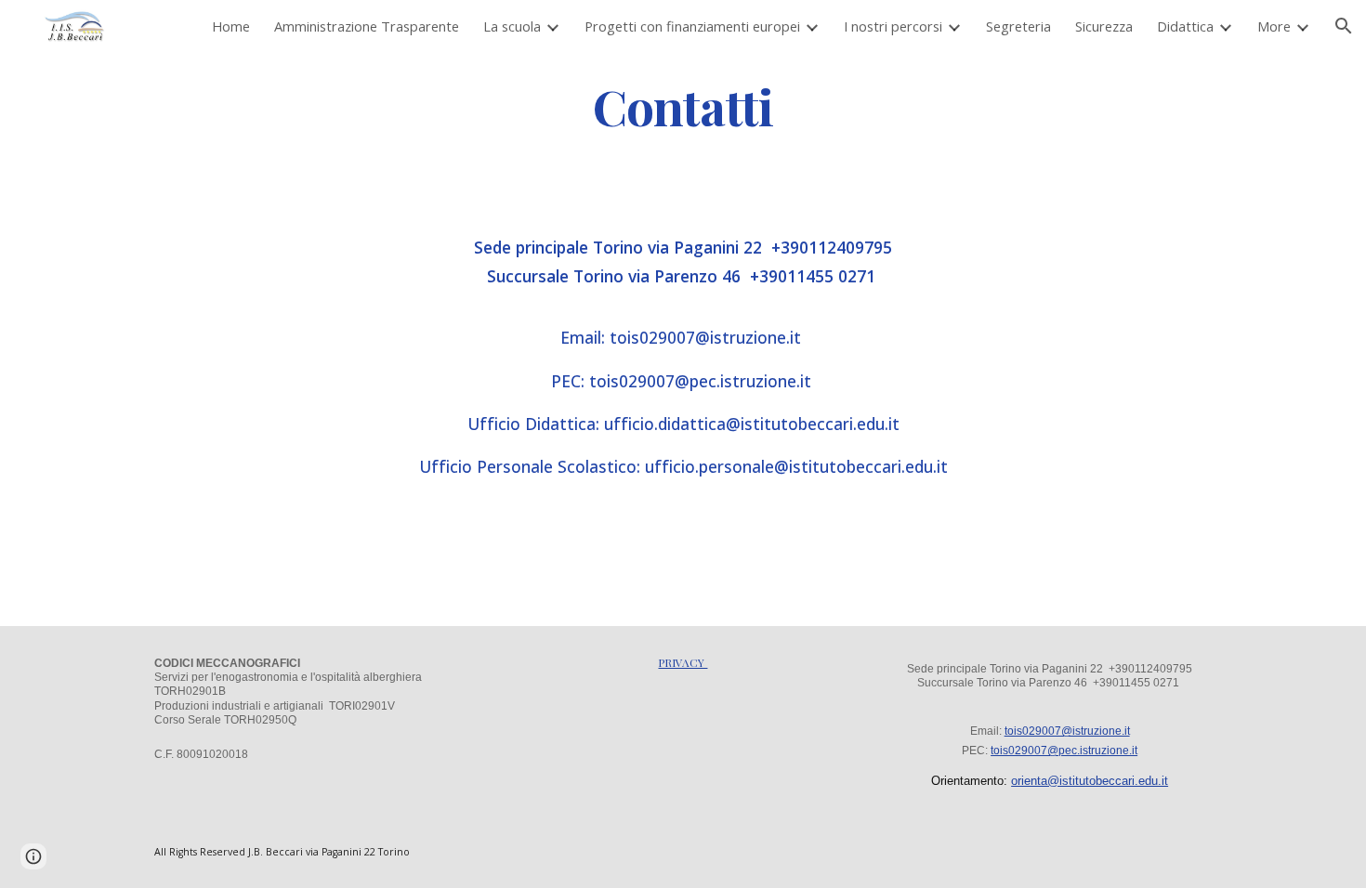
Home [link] (231, 26)
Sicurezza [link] (1104, 26)
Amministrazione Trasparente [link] (366, 26)
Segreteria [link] (1018, 26)
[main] (683, 105)
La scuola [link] (512, 26)
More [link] (1274, 26)
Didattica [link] (1185, 26)
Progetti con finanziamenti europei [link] (692, 26)
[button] (1343, 26)
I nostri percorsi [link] (893, 26)
